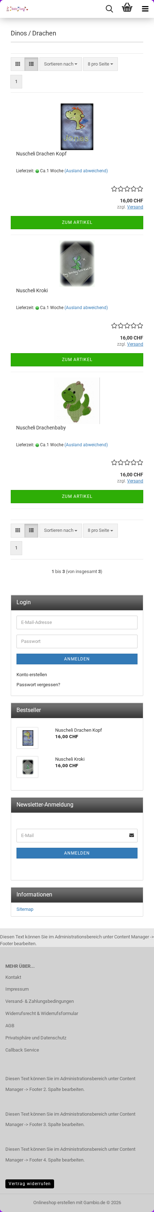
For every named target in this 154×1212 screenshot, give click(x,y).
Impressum (17, 989)
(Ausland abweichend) (86, 170)
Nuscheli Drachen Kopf (41, 154)
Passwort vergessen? (38, 684)
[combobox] (60, 64)
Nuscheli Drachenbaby (41, 428)
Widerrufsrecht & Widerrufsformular (41, 1013)
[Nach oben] (134, 1201)
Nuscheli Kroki (32, 290)
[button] (18, 64)
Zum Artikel (77, 222)
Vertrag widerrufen (30, 1183)
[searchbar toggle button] (109, 9)
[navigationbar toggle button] (145, 9)
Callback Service (22, 1050)
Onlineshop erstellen (54, 1202)
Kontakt (13, 977)
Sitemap (24, 909)
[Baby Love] (14, 9)
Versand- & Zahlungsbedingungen (39, 1001)
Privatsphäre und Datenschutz (35, 1037)
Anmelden (77, 659)
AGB (9, 1025)
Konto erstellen (31, 674)
